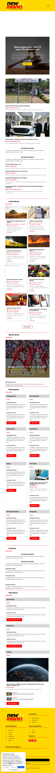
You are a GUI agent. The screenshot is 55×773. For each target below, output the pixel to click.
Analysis (34, 722)
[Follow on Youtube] (35, 741)
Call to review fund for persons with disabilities (38, 310)
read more (9, 232)
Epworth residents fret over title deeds (17, 171)
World (33, 732)
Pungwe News (16, 141)
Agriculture (17, 224)
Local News (31, 52)
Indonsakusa (16, 107)
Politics (10, 732)
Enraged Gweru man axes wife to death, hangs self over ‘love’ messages (39, 484)
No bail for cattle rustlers (14, 308)
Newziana (18, 52)
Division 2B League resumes (15, 279)
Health (10, 734)
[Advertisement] (27, 21)
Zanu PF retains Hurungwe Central (36, 280)
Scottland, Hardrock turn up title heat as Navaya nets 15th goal (27, 367)
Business (11, 730)
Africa (33, 730)
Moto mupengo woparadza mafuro (36, 250)
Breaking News (35, 718)
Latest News (35, 720)
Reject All (14, 767)
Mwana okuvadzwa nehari (14, 250)
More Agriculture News (14, 619)
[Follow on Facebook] (30, 741)
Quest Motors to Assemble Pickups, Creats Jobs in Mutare (22, 139)
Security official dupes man (13, 164)
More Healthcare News (13, 646)
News (15, 166)
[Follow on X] (32, 741)
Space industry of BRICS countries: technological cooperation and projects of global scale (25, 684)
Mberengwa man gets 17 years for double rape (27, 48)
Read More (27, 63)
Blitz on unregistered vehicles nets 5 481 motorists (23, 693)
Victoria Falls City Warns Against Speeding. (18, 106)
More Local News (12, 703)
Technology (11, 738)
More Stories (27, 327)
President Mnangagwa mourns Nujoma (16, 178)
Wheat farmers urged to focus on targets (16, 221)
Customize (6, 767)
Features (16, 189)
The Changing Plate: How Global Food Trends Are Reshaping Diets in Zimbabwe (25, 187)
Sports (24, 369)
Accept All (21, 767)
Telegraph (15, 225)
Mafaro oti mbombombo (36, 221)
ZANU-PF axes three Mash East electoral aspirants (22, 699)
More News (11, 422)
